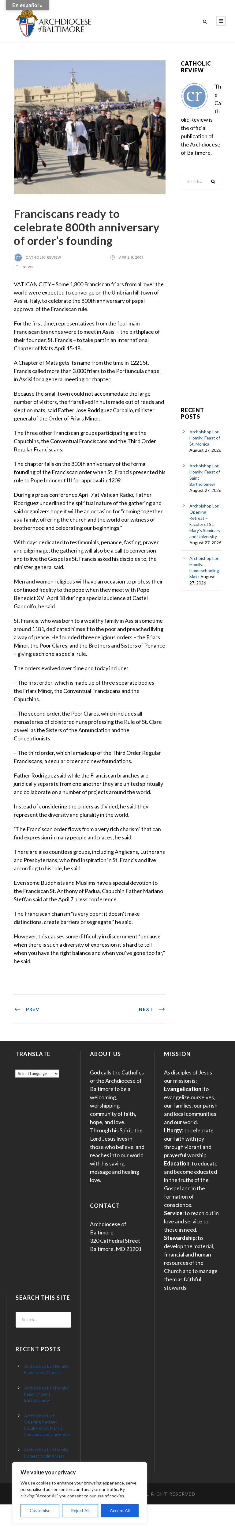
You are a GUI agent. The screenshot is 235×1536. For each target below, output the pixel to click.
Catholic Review (44, 257)
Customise (40, 1510)
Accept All (120, 1510)
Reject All (80, 1510)
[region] (79, 1493)
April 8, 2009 (131, 257)
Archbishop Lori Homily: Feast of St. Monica (204, 438)
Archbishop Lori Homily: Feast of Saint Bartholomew (46, 1394)
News (28, 267)
